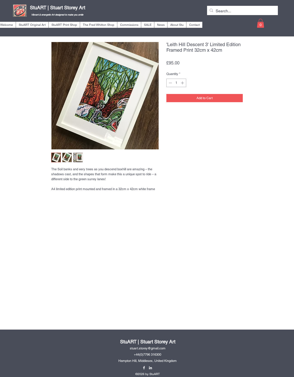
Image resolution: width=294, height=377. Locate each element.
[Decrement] (170, 83)
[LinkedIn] (150, 368)
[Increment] (183, 83)
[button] (32, 25)
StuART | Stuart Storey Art (57, 7)
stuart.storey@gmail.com (148, 348)
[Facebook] (144, 368)
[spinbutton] (176, 83)
